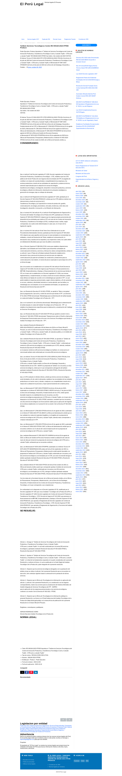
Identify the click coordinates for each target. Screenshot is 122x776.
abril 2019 (79, 336)
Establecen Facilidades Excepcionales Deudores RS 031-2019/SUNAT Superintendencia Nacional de (87, 126)
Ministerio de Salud (81, 170)
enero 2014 (79, 466)
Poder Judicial (67, 727)
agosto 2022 (79, 262)
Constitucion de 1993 (54, 764)
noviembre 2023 (80, 230)
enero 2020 (79, 317)
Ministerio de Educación (83, 173)
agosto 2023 (79, 237)
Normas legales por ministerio (57, 766)
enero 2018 (79, 367)
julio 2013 (78, 479)
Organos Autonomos (36, 725)
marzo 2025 (79, 208)
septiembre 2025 (81, 206)
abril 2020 (79, 311)
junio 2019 (79, 332)
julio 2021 (78, 288)
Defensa (36, 728)
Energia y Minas (25, 728)
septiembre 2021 (81, 284)
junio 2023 (79, 241)
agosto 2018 (79, 353)
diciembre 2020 (80, 295)
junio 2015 (79, 431)
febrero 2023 (79, 249)
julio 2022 (78, 264)
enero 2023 (79, 251)
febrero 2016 (79, 415)
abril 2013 (79, 485)
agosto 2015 (79, 427)
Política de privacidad (28, 761)
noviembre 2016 (80, 396)
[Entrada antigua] (69, 719)
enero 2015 (79, 442)
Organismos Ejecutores (34, 730)
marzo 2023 (79, 247)
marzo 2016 (79, 413)
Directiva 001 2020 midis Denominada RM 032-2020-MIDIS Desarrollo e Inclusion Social (87, 60)
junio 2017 (79, 382)
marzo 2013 (79, 487)
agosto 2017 (79, 377)
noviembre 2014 (80, 446)
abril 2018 (79, 361)
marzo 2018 (79, 363)
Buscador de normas (28, 759)
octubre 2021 (79, 282)
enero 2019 (79, 342)
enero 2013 (79, 491)
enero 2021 (79, 293)
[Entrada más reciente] (63, 719)
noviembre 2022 (80, 255)
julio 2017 (78, 379)
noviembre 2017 (80, 371)
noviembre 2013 (80, 471)
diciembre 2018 (80, 344)
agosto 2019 (79, 328)
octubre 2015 (79, 423)
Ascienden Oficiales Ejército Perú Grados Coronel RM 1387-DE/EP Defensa (86, 96)
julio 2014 (78, 454)
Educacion (56, 728)
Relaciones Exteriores (45, 728)
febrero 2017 (79, 390)
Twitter (82, 761)
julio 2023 (78, 239)
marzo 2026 (79, 193)
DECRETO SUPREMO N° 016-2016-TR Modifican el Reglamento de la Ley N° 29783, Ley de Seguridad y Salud (87, 118)
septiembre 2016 (81, 400)
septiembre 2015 (81, 425)
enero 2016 (79, 417)
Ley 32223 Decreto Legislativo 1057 (86, 74)
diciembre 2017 (80, 369)
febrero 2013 (79, 489)
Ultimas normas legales (29, 763)
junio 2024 (79, 226)
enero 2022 (79, 276)
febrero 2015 (79, 439)
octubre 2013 (79, 473)
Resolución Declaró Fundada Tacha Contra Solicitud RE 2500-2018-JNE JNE (87, 88)
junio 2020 (79, 307)
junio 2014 (79, 456)
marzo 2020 (79, 313)
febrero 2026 (79, 195)
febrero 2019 (79, 340)
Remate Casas (57, 39)
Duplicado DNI (46, 39)
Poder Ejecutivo (25, 725)
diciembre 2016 (80, 394)
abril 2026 (79, 191)
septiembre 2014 (81, 450)
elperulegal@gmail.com (27, 739)
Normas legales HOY (33, 39)
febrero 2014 (79, 464)
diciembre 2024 (80, 214)
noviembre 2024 (80, 216)
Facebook (76, 761)
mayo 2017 (79, 384)
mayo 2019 (79, 334)
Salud (32, 728)
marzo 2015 (79, 437)
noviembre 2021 (80, 280)
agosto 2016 (79, 402)
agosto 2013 (79, 477)
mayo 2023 (79, 243)
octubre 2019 (79, 324)
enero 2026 (79, 197)
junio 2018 (79, 357)
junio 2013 (79, 481)
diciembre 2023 (80, 228)
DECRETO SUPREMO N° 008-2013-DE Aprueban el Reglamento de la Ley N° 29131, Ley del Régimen (87, 104)
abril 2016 (79, 411)
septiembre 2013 (81, 475)
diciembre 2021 (80, 278)
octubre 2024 (79, 218)
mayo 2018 (79, 359)
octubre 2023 (79, 233)
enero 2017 (79, 392)
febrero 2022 (79, 274)
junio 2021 (79, 290)
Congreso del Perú (81, 176)
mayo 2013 (79, 483)
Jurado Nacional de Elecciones (40, 727)
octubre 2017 (79, 373)
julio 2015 (78, 429)
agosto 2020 (79, 303)
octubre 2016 (79, 398)
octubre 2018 (79, 348)
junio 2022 (79, 266)
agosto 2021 (79, 286)
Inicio (22, 39)
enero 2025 (79, 212)
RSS (87, 761)
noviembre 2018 (80, 346)
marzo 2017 (79, 388)
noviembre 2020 (80, 297)
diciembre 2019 (80, 319)
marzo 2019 (79, 338)
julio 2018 (78, 355)
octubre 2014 (79, 448)
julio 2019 (78, 330)
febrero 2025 (79, 210)
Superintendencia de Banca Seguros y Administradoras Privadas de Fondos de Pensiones (42, 730)
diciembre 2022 (80, 253)
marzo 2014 (79, 462)
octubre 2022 (79, 257)
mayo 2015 (79, 433)
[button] (22, 672)
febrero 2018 (79, 365)
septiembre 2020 (81, 301)
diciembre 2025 (80, 199)
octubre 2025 (79, 204)
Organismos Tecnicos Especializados (53, 725)
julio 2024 (78, 224)
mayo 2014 (79, 458)
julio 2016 (78, 404)
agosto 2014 (79, 452)
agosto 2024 (79, 222)
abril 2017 (79, 386)
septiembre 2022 (81, 259)
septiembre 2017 (81, 375)
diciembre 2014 (80, 444)
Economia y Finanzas (56, 727)
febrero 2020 (79, 315)
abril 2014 (79, 460)
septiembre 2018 (81, 351)
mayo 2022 (79, 268)
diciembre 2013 (80, 468)
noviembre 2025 (80, 202)
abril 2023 (79, 245)
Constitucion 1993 (83, 39)
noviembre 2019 (80, 322)
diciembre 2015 (80, 419)
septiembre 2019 (81, 326)
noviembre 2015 (80, 421)
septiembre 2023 (81, 235)
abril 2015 (79, 435)
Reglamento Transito (70, 39)
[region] (61, 21)
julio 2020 (78, 305)
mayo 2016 (79, 408)
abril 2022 (79, 270)
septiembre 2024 (81, 220)
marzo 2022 (79, 272)
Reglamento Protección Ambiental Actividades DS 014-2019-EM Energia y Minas (88, 80)
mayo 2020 (79, 309)
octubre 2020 (79, 299)
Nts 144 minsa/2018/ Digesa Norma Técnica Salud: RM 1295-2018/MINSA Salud (87, 68)
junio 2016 (79, 406)
